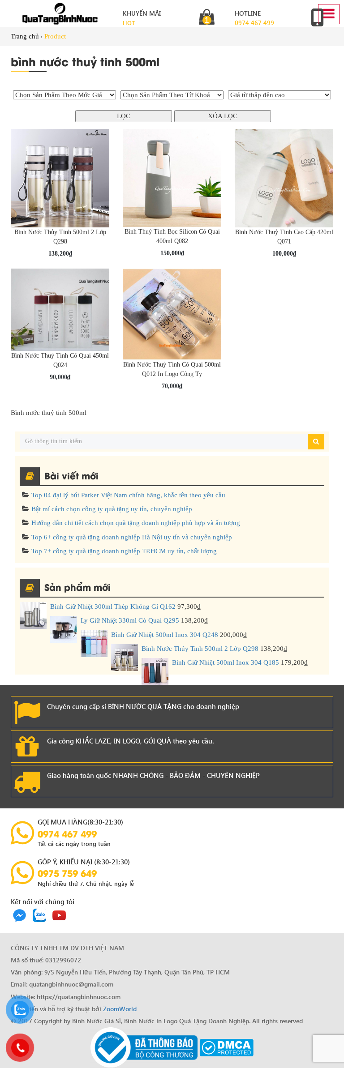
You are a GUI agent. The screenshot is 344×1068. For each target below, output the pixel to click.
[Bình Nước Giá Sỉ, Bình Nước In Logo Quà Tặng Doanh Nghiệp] (60, 13)
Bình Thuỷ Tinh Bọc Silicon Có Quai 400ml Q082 (172, 236)
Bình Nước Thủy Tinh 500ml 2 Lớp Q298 (60, 237)
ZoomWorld (120, 1008)
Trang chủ (25, 36)
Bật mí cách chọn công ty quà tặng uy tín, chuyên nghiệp (111, 509)
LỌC (123, 116)
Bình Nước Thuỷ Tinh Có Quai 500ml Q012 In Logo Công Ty (172, 369)
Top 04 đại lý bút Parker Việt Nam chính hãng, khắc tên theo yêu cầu (128, 495)
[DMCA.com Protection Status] (226, 1046)
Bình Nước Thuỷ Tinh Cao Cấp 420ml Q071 (284, 237)
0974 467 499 (254, 22)
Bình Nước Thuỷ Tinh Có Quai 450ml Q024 (60, 360)
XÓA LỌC (222, 116)
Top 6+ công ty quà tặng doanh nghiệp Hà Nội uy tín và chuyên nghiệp (131, 537)
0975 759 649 (67, 873)
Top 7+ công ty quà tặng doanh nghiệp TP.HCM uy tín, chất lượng (124, 551)
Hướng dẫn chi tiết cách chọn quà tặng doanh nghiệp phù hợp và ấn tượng (135, 522)
